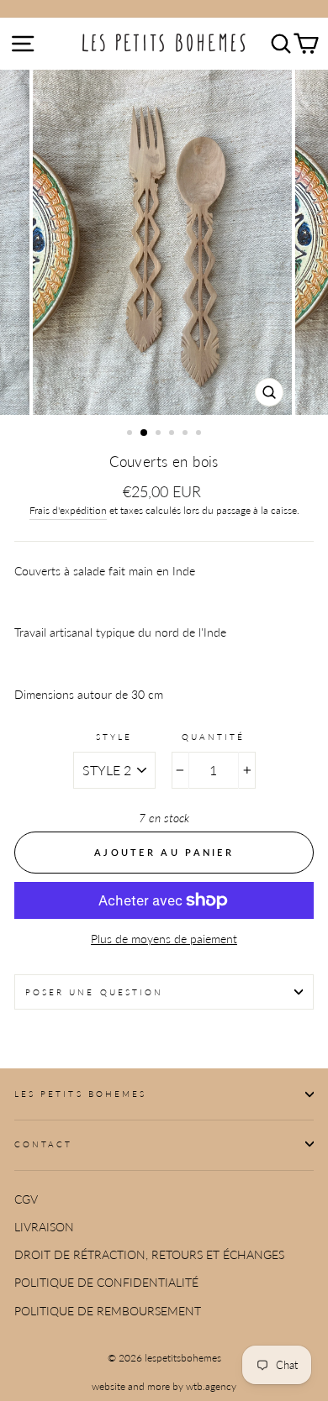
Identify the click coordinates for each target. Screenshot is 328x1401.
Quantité (213, 737)
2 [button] (144, 433)
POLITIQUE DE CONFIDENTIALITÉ (106, 1282)
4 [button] (173, 434)
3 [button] (160, 434)
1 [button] (131, 434)
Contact (43, 1144)
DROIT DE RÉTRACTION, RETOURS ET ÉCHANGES (149, 1255)
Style (114, 737)
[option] (164, 242)
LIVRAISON (44, 1227)
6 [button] (200, 434)
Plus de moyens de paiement (164, 939)
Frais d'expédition (68, 510)
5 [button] (187, 434)
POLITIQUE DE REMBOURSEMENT (107, 1311)
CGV (26, 1199)
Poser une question (94, 992)
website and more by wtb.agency (164, 1386)
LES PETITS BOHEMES (80, 1094)
